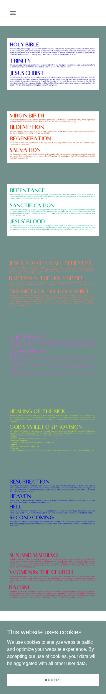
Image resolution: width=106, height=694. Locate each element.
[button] (17, 13)
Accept (53, 680)
